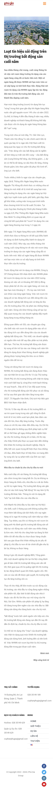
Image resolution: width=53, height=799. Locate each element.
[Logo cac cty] (9, 2)
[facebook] (44, 766)
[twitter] (44, 772)
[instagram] (44, 778)
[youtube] (44, 784)
